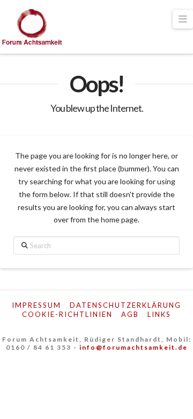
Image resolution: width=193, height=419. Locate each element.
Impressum (36, 305)
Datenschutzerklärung (125, 305)
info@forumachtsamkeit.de (133, 347)
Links (159, 314)
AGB (130, 314)
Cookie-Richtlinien (67, 314)
